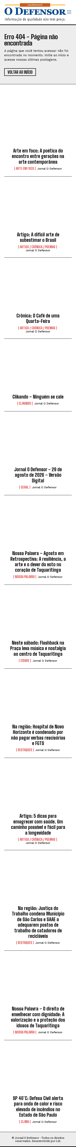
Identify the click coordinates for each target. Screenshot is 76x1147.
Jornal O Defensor (49, 168)
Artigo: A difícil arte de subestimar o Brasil (38, 237)
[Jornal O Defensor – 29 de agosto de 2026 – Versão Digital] (38, 443)
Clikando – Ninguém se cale (38, 397)
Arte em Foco (25, 168)
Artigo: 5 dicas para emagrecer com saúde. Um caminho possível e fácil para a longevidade (38, 824)
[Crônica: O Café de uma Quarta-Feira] (38, 289)
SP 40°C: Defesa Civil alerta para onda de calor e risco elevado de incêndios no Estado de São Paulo (38, 1106)
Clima (25, 1121)
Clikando (25, 403)
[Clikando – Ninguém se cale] (38, 370)
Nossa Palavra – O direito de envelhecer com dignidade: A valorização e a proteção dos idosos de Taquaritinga (38, 1017)
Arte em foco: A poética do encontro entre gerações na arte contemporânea (38, 156)
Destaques (25, 750)
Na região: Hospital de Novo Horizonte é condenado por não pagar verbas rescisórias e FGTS (38, 735)
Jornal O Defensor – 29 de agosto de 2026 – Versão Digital (38, 475)
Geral (25, 487)
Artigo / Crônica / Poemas (37, 247)
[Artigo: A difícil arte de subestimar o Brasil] (38, 208)
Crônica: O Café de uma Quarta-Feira (38, 318)
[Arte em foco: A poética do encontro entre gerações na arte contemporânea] (38, 124)
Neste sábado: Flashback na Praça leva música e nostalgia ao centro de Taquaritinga (38, 648)
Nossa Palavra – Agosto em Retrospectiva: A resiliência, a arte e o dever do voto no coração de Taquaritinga (38, 561)
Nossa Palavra (25, 576)
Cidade (24, 660)
